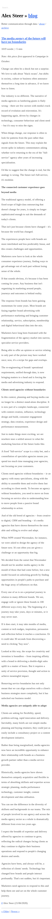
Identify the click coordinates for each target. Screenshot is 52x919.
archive (5, 27)
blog (32, 15)
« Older (5, 911)
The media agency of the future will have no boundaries (23, 40)
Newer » (15, 911)
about (42, 23)
